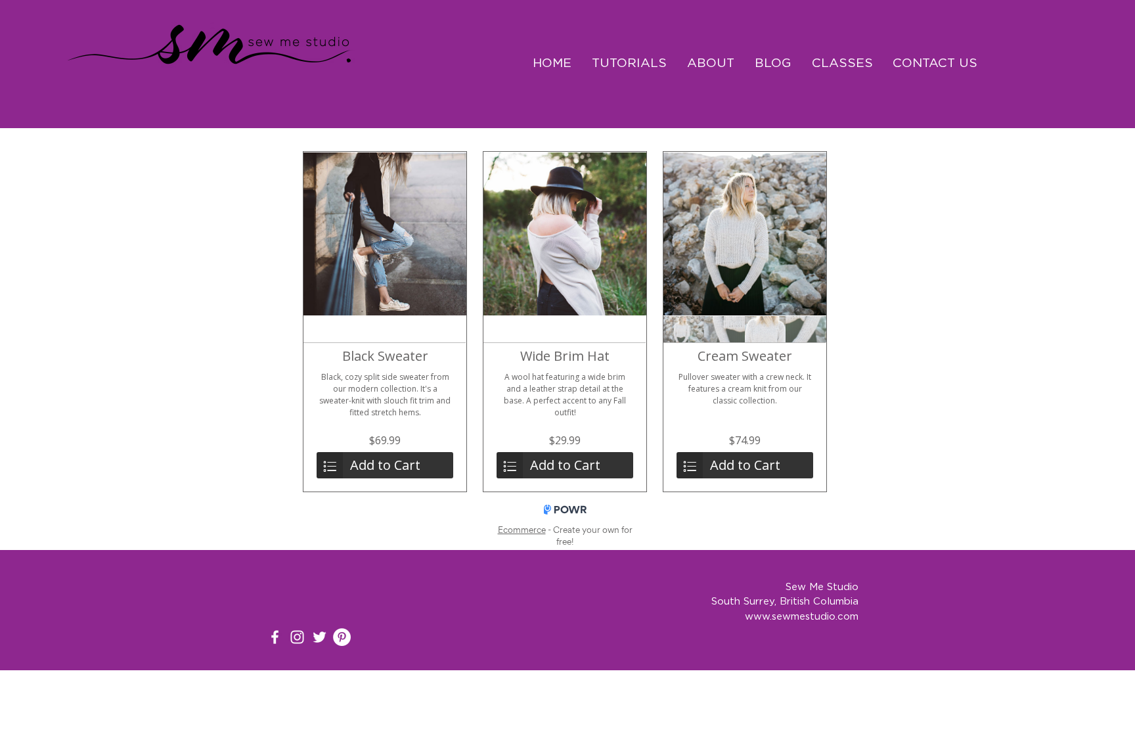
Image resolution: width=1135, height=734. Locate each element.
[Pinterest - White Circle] (342, 637)
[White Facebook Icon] (275, 637)
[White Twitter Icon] (319, 637)
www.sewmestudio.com (801, 615)
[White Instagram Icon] (297, 637)
